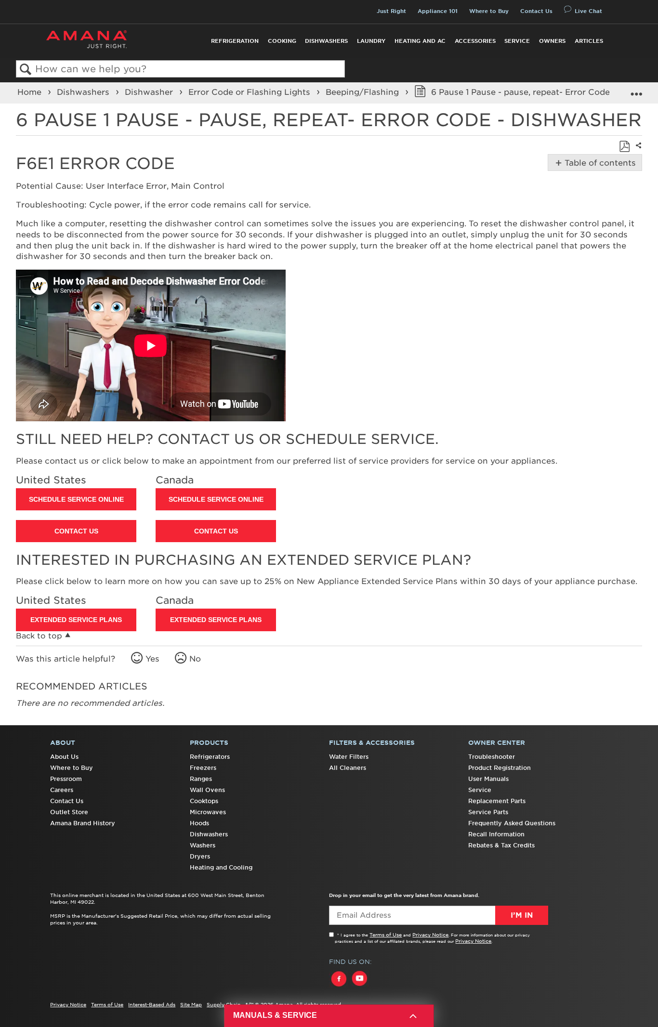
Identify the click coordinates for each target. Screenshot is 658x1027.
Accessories (475, 41)
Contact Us (536, 11)
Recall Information (496, 834)
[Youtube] (359, 987)
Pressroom (66, 778)
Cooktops (204, 801)
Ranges (201, 778)
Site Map (191, 1004)
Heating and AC (420, 41)
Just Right (391, 11)
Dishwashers (326, 41)
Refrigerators (210, 756)
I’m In (522, 915)
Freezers (203, 767)
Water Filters (348, 756)
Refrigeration (235, 41)
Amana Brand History (82, 823)
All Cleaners (347, 767)
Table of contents (598, 163)
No (195, 658)
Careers (61, 789)
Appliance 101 (438, 11)
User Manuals (488, 778)
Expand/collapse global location (636, 89)
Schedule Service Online (76, 499)
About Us (64, 756)
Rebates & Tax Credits (501, 845)
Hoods (199, 823)
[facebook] (339, 987)
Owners (552, 41)
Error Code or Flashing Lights (250, 92)
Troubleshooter (491, 756)
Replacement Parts (497, 801)
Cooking (282, 41)
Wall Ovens (207, 789)
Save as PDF (624, 146)
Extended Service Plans (76, 620)
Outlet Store (69, 812)
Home (30, 92)
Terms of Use (385, 934)
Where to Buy (489, 11)
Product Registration (499, 767)
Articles (589, 41)
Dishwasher (150, 92)
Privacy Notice (430, 934)
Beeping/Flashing (363, 92)
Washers (202, 845)
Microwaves (208, 812)
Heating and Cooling (221, 867)
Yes (152, 658)
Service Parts (488, 812)
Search (26, 69)
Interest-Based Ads (151, 1004)
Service (517, 41)
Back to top (39, 635)
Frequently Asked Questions (511, 823)
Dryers (200, 856)
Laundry (371, 41)
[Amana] (86, 39)
